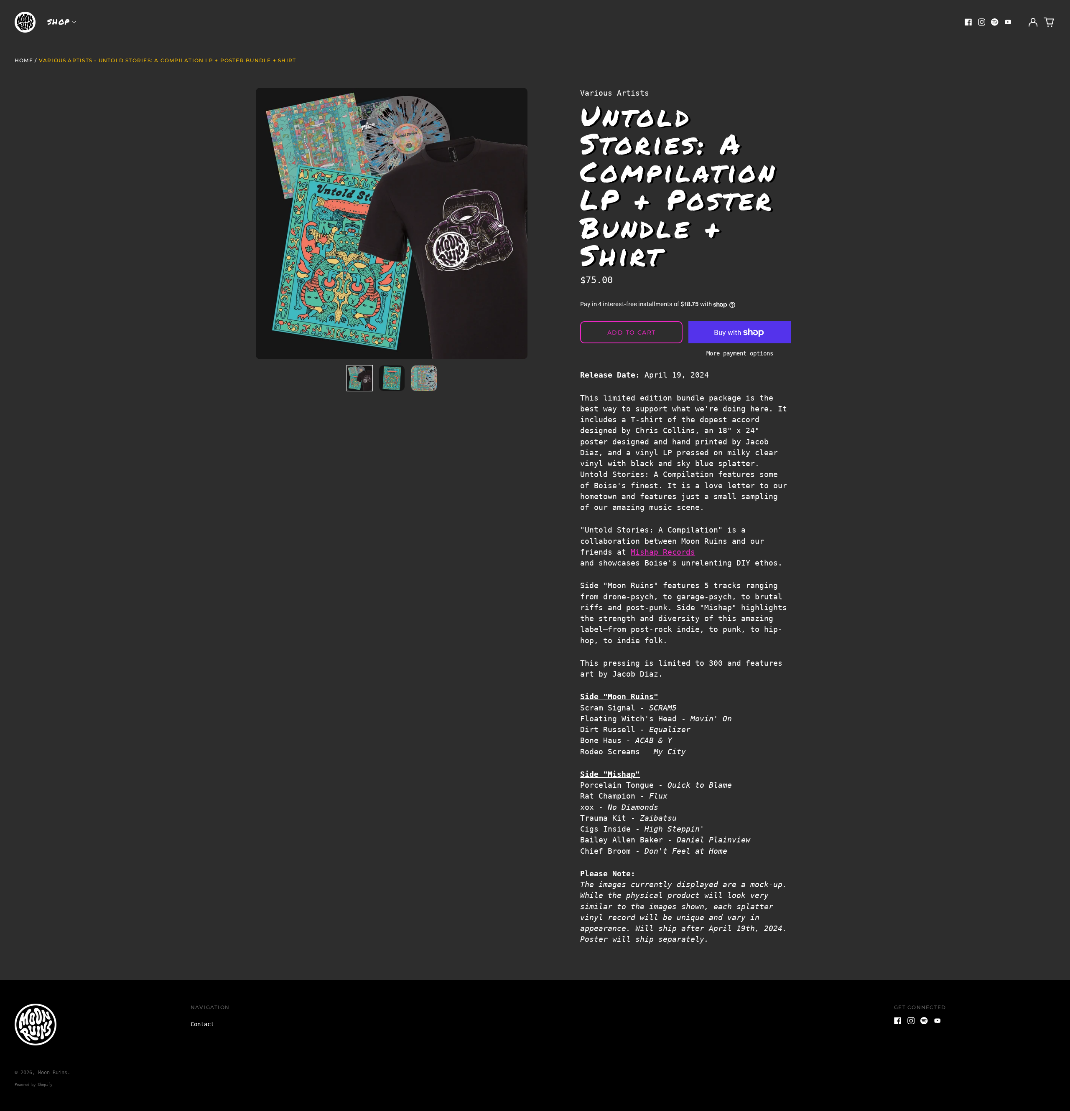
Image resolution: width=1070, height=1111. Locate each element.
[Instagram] (982, 22)
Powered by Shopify (33, 1085)
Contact (202, 1024)
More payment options (739, 353)
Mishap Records (663, 552)
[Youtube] (1008, 22)
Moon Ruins (52, 1072)
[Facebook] (968, 22)
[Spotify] (995, 22)
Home (24, 60)
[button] (1049, 22)
